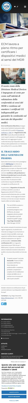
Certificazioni (4, 346)
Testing (3, 348)
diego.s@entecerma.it (7, 298)
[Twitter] (2, 304)
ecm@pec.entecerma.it (8, 327)
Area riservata (5, 338)
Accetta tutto (14, 392)
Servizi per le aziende (6, 349)
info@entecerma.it (8, 325)
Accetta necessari (14, 396)
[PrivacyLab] (10, 388)
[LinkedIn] (5, 304)
